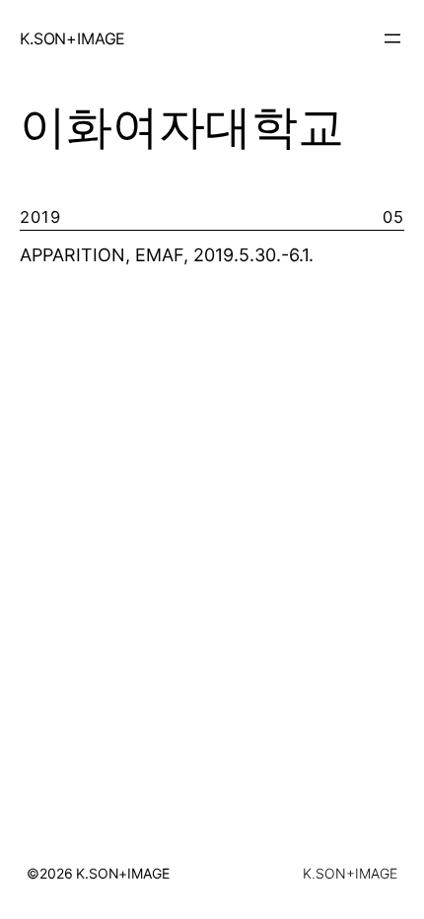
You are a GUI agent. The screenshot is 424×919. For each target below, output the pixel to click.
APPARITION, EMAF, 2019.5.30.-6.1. (167, 255)
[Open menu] (392, 38)
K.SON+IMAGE (72, 38)
